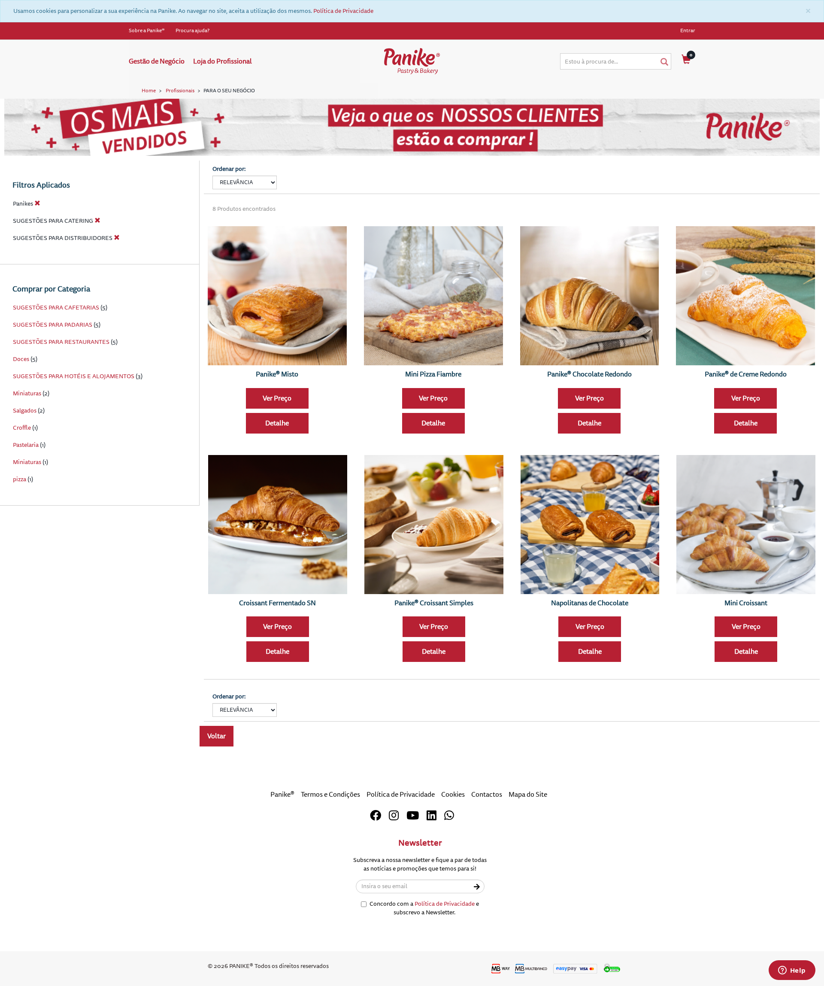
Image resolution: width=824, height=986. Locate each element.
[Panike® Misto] (277, 295)
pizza (19, 479)
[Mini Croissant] (745, 524)
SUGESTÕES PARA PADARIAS (52, 325)
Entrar (687, 30)
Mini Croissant (745, 603)
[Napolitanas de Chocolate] (590, 524)
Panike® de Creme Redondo (746, 374)
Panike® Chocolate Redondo (589, 374)
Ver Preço (277, 398)
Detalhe (277, 423)
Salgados (24, 411)
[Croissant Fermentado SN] (277, 524)
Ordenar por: (229, 169)
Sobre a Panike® (147, 30)
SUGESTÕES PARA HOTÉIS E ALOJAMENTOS (73, 376)
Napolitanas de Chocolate (589, 603)
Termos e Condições (330, 794)
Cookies (453, 794)
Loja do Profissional (222, 61)
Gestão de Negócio (157, 61)
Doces (21, 359)
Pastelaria (26, 445)
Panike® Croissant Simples (433, 603)
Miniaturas (27, 393)
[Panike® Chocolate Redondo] (589, 295)
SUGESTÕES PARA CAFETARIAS (56, 307)
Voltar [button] (216, 736)
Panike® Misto (277, 374)
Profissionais (180, 90)
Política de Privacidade (343, 11)
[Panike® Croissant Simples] (433, 524)
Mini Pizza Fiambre (433, 374)
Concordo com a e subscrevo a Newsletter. (424, 908)
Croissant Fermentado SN (277, 603)
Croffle (22, 428)
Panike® (282, 794)
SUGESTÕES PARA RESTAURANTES (61, 342)
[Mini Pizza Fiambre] (433, 295)
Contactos (486, 794)
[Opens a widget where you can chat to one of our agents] (791, 971)
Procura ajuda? (192, 30)
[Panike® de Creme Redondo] (745, 295)
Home (149, 90)
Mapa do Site (528, 794)
